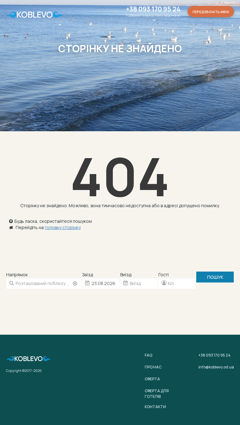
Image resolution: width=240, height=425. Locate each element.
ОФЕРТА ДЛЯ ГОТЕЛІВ (157, 393)
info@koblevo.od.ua (216, 367)
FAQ (148, 355)
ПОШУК (215, 277)
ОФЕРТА (152, 379)
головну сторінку (63, 227)
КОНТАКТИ (155, 406)
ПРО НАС (153, 367)
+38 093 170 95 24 (153, 9)
